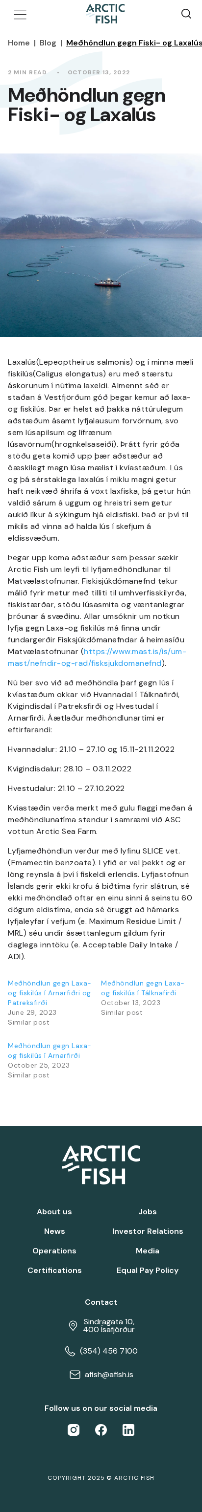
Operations (54, 1251)
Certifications (54, 1270)
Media (147, 1251)
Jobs (147, 1212)
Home (19, 43)
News (54, 1231)
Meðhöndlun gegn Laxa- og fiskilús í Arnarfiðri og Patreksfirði (50, 993)
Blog (48, 43)
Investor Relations (147, 1231)
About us (54, 1212)
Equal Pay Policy (147, 1270)
